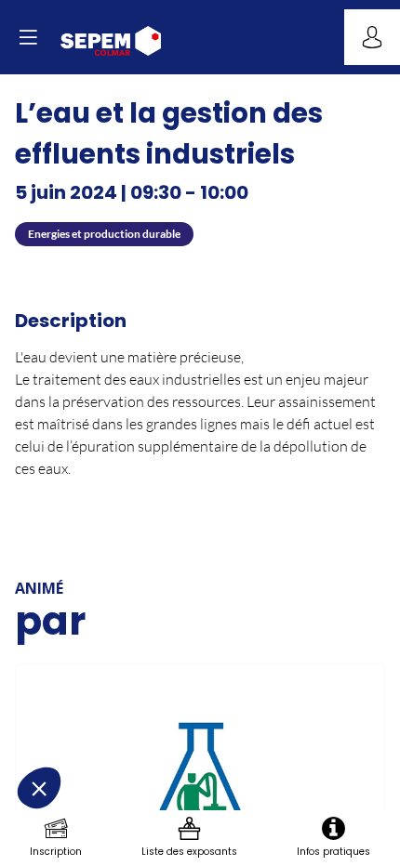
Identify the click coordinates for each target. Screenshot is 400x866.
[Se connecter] (372, 37)
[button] (28, 37)
